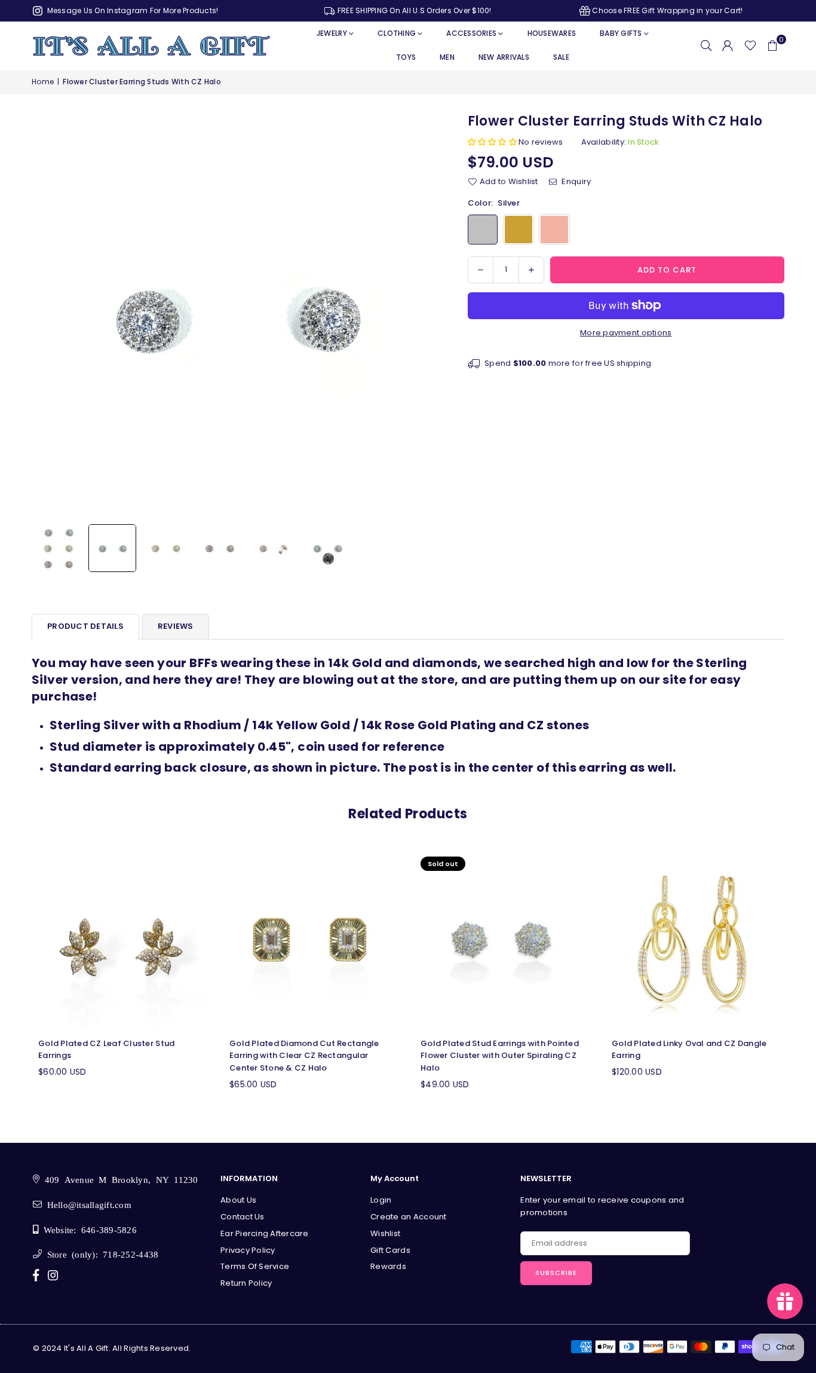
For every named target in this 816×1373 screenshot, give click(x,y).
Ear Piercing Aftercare (264, 1233)
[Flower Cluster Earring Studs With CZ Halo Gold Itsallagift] (166, 548)
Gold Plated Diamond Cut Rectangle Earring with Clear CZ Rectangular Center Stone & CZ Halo (304, 1056)
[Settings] (727, 45)
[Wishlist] (750, 45)
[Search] (706, 45)
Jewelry (332, 33)
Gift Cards (390, 1250)
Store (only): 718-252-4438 (100, 1253)
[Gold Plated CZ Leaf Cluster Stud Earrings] (121, 940)
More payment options (625, 332)
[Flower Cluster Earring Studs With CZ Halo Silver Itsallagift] (112, 548)
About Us (238, 1200)
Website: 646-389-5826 (87, 1229)
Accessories (471, 33)
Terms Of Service (254, 1266)
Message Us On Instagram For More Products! (131, 10)
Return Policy (246, 1283)
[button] (772, 45)
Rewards (388, 1266)
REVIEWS (176, 626)
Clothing (397, 33)
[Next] (421, 315)
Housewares (551, 33)
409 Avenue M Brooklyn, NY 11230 (118, 1179)
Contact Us (242, 1216)
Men (447, 57)
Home (43, 82)
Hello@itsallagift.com (86, 1204)
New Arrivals (503, 57)
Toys (406, 57)
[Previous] (48, 315)
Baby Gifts (621, 33)
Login (380, 1200)
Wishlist (385, 1233)
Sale (561, 57)
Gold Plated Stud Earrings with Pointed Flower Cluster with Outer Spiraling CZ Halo (500, 1056)
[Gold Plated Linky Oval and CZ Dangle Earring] (695, 940)
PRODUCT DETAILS (85, 626)
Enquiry (575, 181)
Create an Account (408, 1216)
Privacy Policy (247, 1250)
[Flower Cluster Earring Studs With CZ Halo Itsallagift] (58, 548)
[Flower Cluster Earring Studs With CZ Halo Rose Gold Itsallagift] (220, 548)
